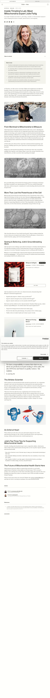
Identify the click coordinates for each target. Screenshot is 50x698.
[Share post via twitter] (7, 22)
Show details (43, 354)
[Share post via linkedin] (9, 22)
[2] (34, 298)
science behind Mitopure (37, 477)
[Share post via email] (11, 22)
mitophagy (12, 254)
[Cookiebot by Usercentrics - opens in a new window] (43, 339)
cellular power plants (35, 197)
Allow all (41, 358)
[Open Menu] (1, 4)
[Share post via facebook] (4, 22)
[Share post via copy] (13, 22)
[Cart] (48, 4)
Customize (24, 358)
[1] (31, 296)
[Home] (25, 4)
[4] (39, 305)
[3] (35, 300)
